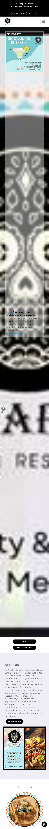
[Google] (30, 13)
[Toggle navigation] (43, 21)
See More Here (15, 334)
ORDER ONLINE (19, 13)
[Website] (36, 13)
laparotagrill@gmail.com (25, 6)
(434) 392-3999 (25, 4)
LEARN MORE (14, 721)
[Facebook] (32, 13)
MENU (24, 641)
